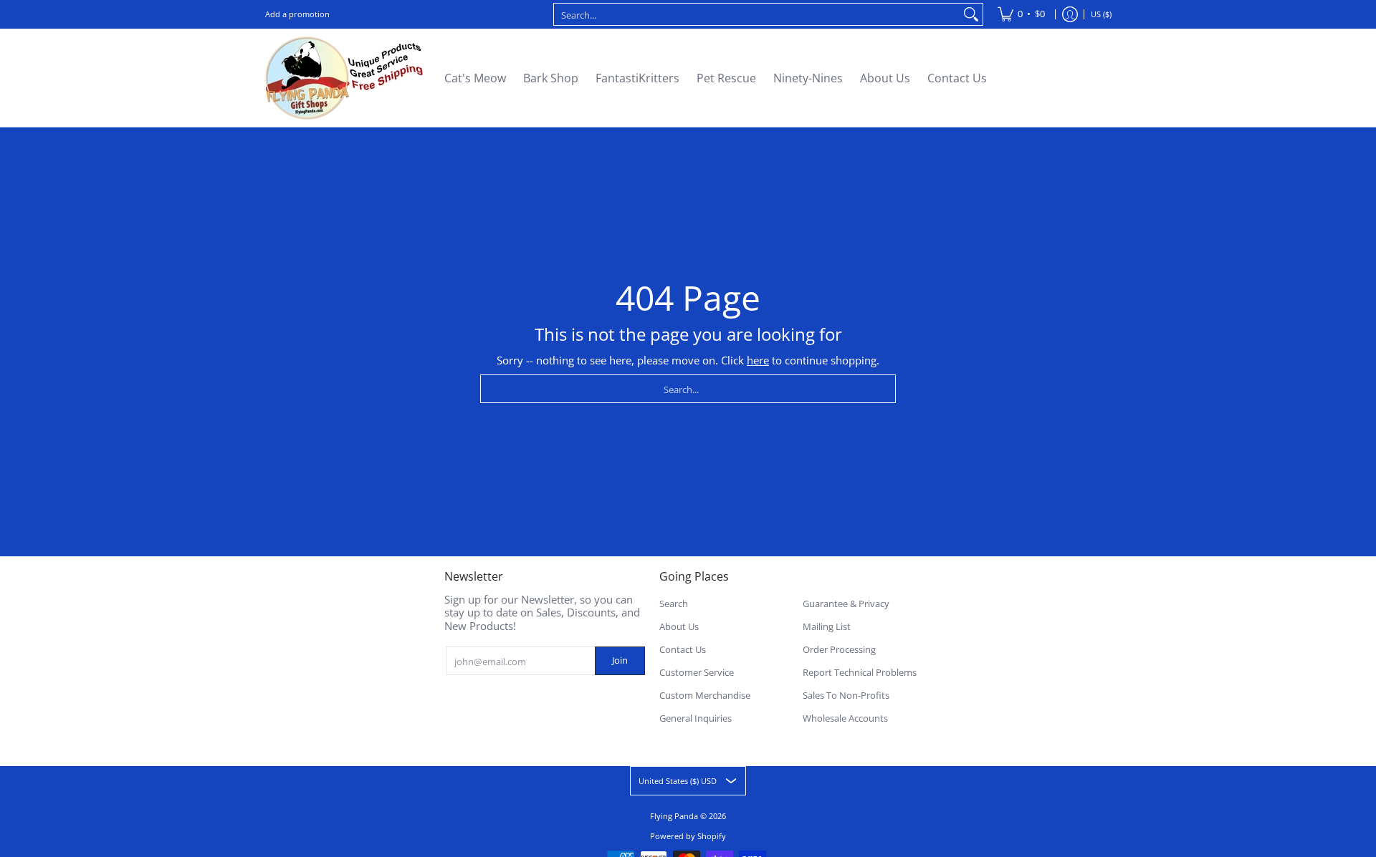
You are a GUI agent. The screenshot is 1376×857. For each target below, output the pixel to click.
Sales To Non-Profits (846, 695)
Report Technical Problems (860, 672)
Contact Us (682, 649)
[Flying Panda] (344, 78)
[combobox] (757, 14)
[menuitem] (1021, 14)
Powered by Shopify (688, 836)
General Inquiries (695, 718)
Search (673, 603)
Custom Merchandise (704, 695)
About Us (679, 626)
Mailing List (827, 626)
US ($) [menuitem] (1101, 14)
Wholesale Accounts (845, 718)
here (758, 360)
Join (620, 660)
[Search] (971, 14)
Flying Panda (674, 815)
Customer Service (696, 672)
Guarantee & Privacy (846, 603)
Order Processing (839, 649)
